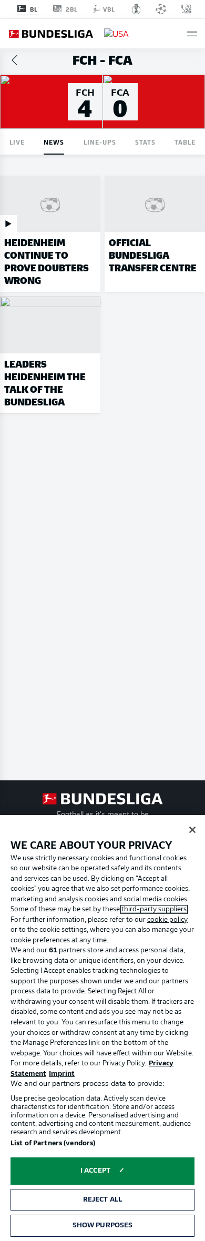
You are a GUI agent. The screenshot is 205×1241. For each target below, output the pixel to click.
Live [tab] (17, 141)
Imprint (62, 1074)
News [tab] (54, 141)
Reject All (102, 1199)
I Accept (95, 1170)
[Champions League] (161, 9)
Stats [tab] (145, 141)
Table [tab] (185, 141)
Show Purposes (103, 1225)
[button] (192, 33)
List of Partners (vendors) (53, 1143)
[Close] (192, 829)
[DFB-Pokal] (136, 9)
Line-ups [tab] (100, 141)
